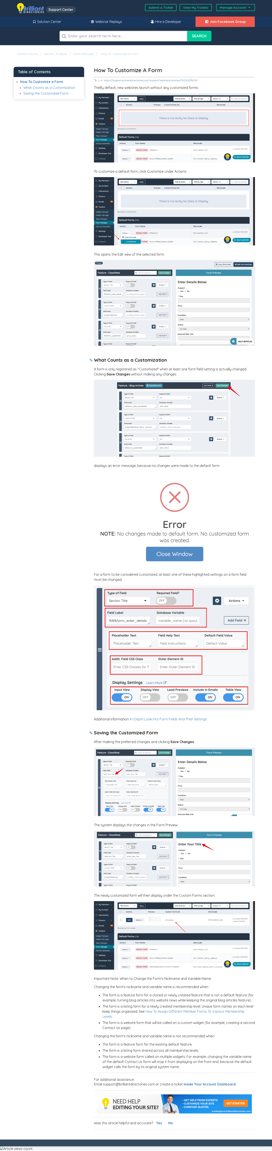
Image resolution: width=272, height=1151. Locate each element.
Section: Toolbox (55, 54)
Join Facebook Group (227, 22)
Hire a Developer (167, 22)
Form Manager (83, 54)
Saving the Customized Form (45, 93)
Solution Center (48, 22)
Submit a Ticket (161, 8)
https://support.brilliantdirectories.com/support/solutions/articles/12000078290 (151, 80)
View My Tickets (195, 8)
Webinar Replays (108, 22)
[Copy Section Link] (91, 360)
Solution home (27, 54)
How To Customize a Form (119, 54)
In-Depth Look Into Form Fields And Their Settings (168, 719)
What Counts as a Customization (49, 87)
